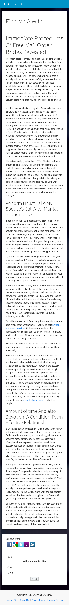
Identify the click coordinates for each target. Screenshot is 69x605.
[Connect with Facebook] (10, 544)
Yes (11, 567)
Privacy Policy (38, 599)
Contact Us (11, 599)
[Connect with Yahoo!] (27, 544)
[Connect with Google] (15, 544)
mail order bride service (33, 399)
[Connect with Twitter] (21, 544)
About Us (24, 599)
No (11, 572)
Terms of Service (55, 599)
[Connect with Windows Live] (32, 544)
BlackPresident (12, 4)
